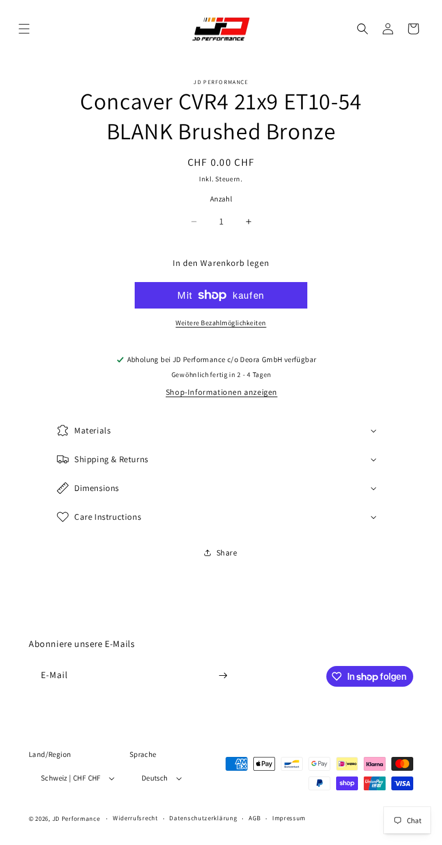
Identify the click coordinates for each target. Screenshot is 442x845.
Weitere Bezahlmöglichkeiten (221, 322)
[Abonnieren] (222, 675)
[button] (24, 28)
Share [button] (227, 552)
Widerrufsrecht (135, 818)
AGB (255, 818)
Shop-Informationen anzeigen (221, 392)
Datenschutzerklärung (203, 818)
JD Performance (76, 818)
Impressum (289, 818)
